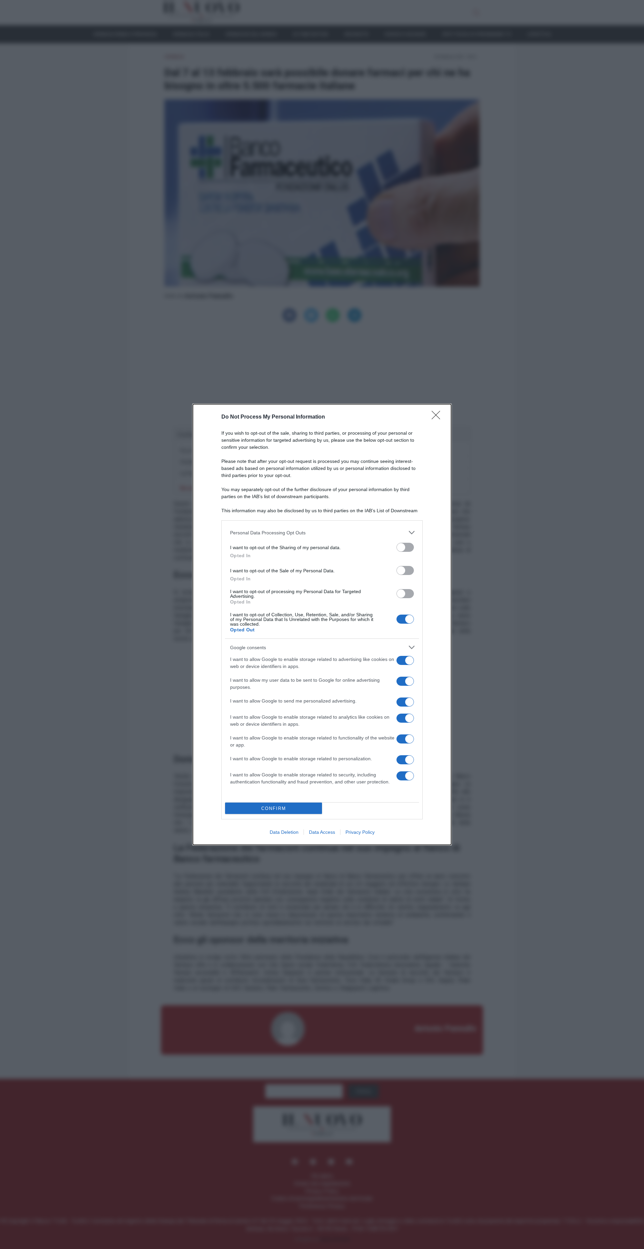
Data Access (322, 832)
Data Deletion (284, 832)
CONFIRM (273, 808)
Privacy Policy (360, 832)
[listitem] (322, 532)
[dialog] (322, 624)
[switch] (405, 547)
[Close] (438, 417)
